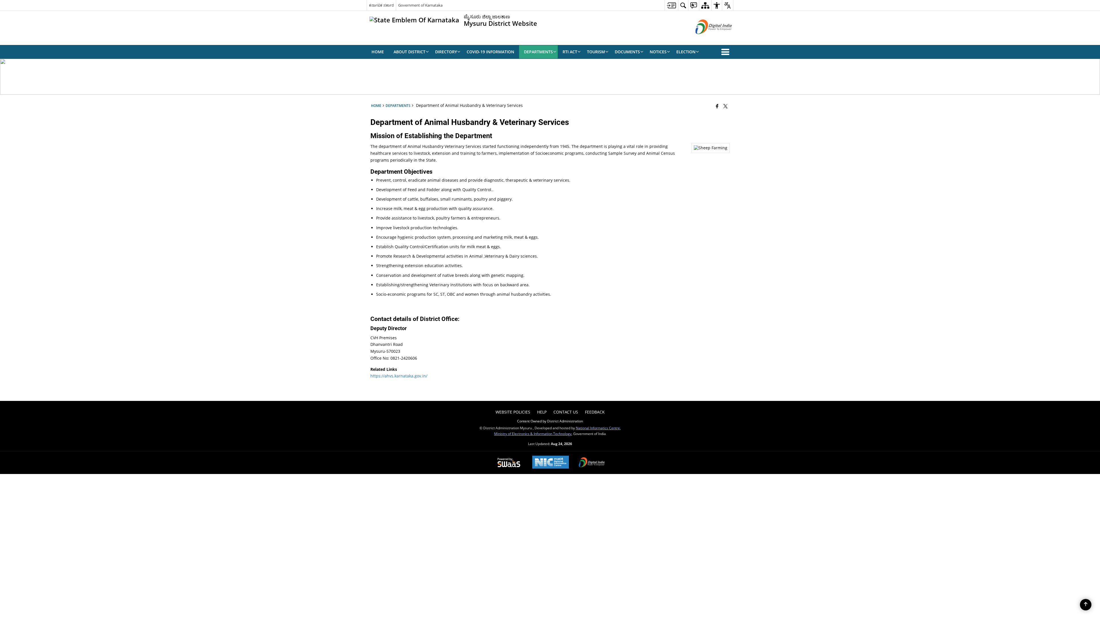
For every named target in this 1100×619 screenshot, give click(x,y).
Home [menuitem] (378, 51)
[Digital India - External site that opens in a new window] (706, 39)
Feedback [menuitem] (595, 412)
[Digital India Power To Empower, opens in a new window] (591, 463)
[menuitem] (671, 5)
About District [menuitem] (409, 51)
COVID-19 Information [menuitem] (490, 51)
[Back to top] (1085, 604)
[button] (726, 51)
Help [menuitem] (542, 412)
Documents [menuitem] (627, 51)
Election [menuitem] (686, 51)
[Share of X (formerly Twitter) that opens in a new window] (725, 106)
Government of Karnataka (420, 5)
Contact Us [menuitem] (565, 412)
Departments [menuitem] (538, 51)
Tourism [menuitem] (596, 51)
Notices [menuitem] (658, 51)
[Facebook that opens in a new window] (717, 106)
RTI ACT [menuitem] (570, 51)
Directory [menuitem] (446, 51)
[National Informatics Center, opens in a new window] (550, 462)
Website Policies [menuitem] (513, 412)
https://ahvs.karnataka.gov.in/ (398, 376)
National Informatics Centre (598, 428)
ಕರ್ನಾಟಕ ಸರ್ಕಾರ (381, 5)
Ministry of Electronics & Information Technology (532, 433)
